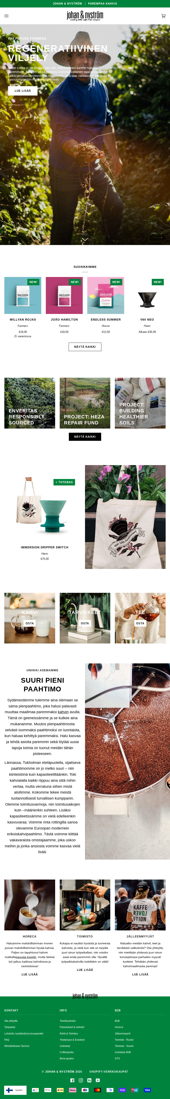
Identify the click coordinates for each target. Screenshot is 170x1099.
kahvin (63, 712)
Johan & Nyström (59, 1071)
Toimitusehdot (67, 1020)
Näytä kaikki (85, 346)
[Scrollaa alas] (85, 239)
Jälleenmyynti (122, 1033)
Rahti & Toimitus (69, 1033)
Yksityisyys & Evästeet (72, 1039)
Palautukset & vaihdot (72, 1027)
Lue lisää (23, 90)
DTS (117, 1058)
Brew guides (67, 1058)
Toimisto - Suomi (124, 1046)
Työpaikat (9, 1027)
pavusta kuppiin (26, 957)
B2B (117, 1020)
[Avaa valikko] (10, 15)
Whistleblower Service (16, 1046)
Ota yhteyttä (11, 1020)
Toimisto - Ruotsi (124, 1039)
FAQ (6, 1039)
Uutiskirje (65, 1046)
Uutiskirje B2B (123, 1052)
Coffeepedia (67, 1052)
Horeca (119, 1027)
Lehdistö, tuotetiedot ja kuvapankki (23, 1033)
